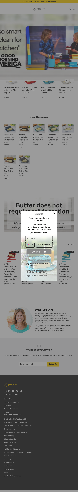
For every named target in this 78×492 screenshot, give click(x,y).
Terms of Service (32, 257)
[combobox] (30, 245)
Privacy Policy (46, 256)
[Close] (54, 213)
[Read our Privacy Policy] (50, 268)
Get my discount (39, 252)
